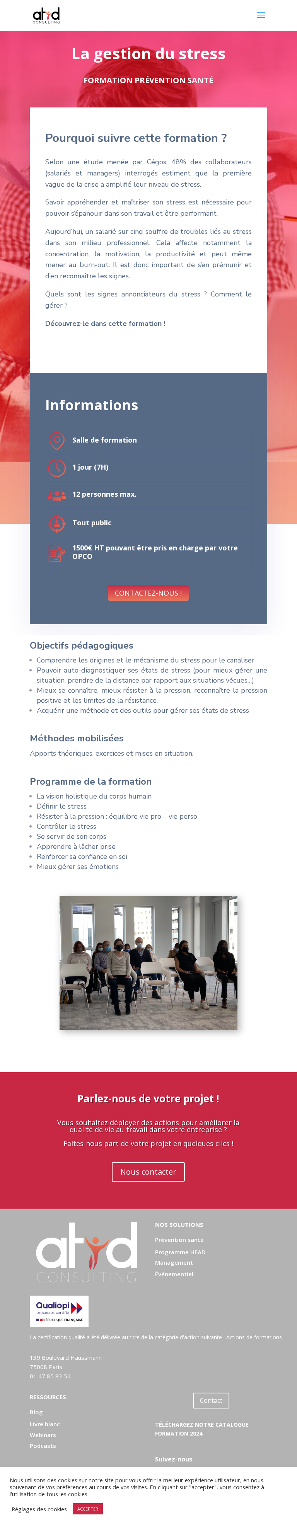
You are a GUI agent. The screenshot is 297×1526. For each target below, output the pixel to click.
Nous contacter (148, 1172)
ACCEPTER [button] (87, 1509)
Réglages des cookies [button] (39, 1509)
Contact (211, 1400)
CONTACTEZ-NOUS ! (148, 593)
